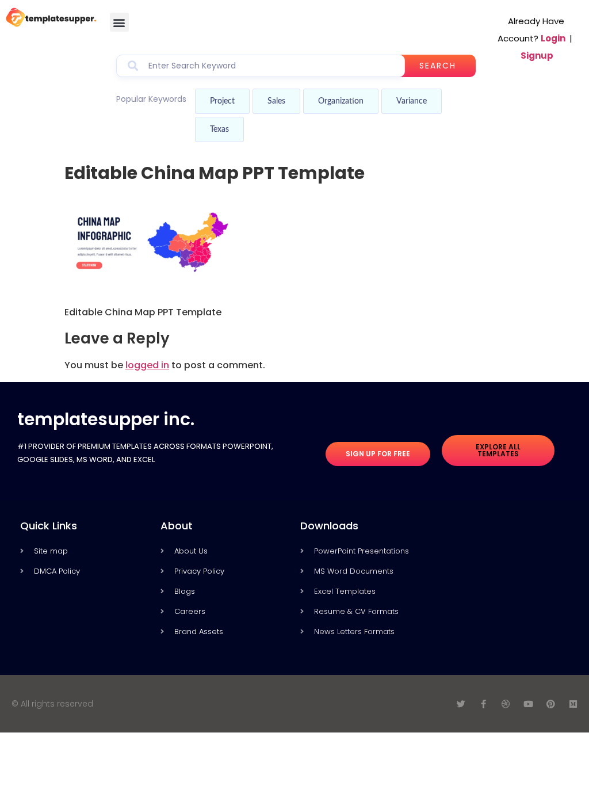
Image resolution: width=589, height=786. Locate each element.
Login (553, 38)
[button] (119, 22)
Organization (341, 101)
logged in (147, 365)
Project (222, 101)
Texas (219, 129)
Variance (411, 101)
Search (437, 65)
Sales (276, 101)
